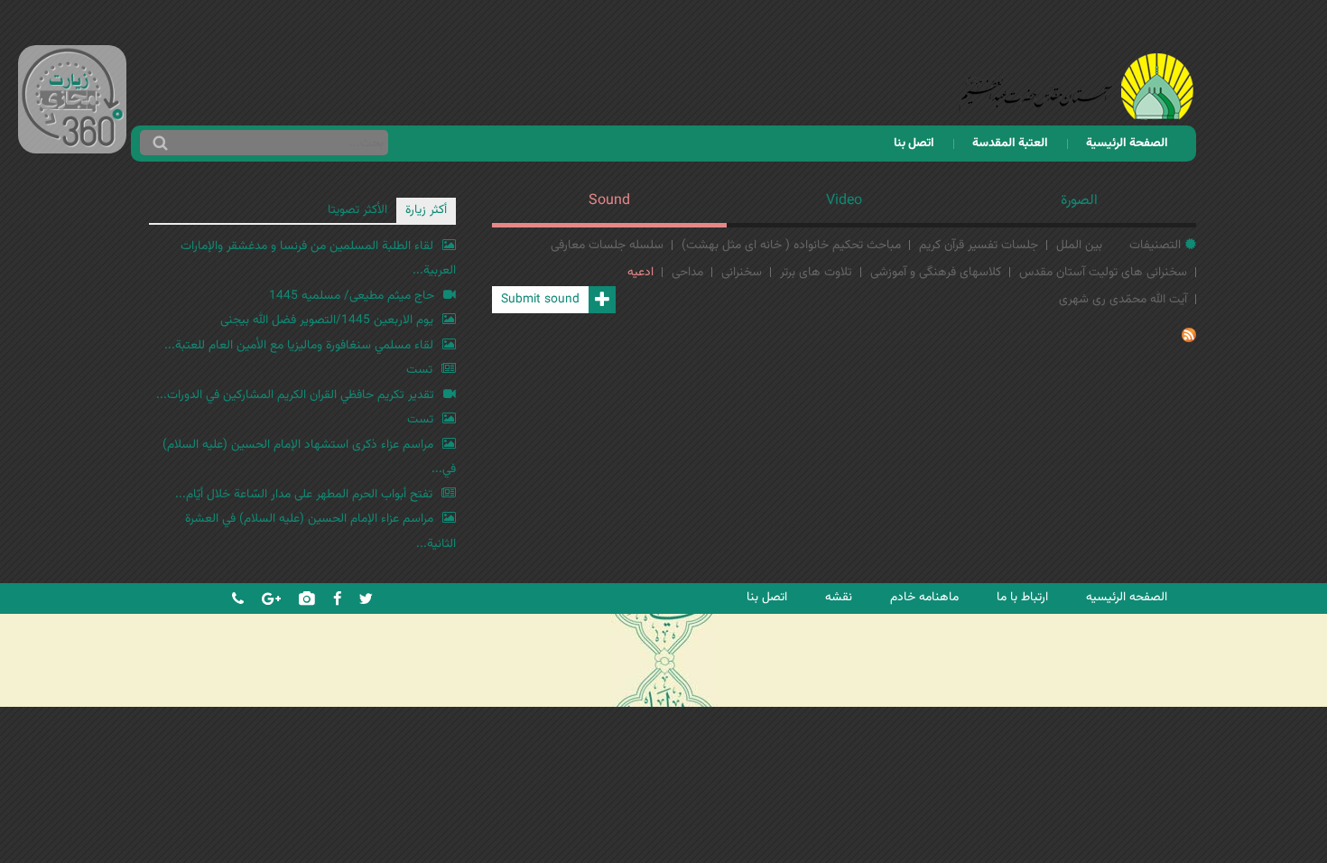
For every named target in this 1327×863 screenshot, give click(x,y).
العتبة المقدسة (1010, 143)
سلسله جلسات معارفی (607, 245)
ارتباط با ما (1022, 597)
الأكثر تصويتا (357, 209)
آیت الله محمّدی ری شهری (1123, 299)
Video (844, 201)
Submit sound (540, 299)
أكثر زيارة (426, 209)
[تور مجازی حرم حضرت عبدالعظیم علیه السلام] (72, 147)
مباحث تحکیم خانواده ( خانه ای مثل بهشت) (791, 245)
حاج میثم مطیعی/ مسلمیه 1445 (351, 295)
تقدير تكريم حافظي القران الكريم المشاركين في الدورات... (295, 394)
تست (419, 369)
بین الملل (1079, 245)
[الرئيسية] (1076, 62)
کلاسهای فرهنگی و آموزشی (935, 272)
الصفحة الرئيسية (1127, 143)
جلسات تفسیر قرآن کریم (978, 245)
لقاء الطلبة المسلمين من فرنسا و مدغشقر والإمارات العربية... (318, 259)
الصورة (1079, 201)
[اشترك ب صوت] (1189, 338)
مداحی (687, 272)
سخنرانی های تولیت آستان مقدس (1103, 272)
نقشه (838, 597)
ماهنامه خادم (924, 597)
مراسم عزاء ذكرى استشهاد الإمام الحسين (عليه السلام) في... (309, 457)
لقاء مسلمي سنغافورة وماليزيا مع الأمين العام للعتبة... (298, 345)
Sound (609, 201)
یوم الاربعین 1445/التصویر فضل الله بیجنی (326, 320)
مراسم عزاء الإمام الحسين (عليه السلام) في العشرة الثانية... (320, 531)
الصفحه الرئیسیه (1126, 597)
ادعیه (640, 272)
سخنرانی (741, 272)
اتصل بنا (914, 143)
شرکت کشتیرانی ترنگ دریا (62, 691)
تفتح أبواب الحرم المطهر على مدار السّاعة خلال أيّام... (303, 494)
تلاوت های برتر (816, 272)
